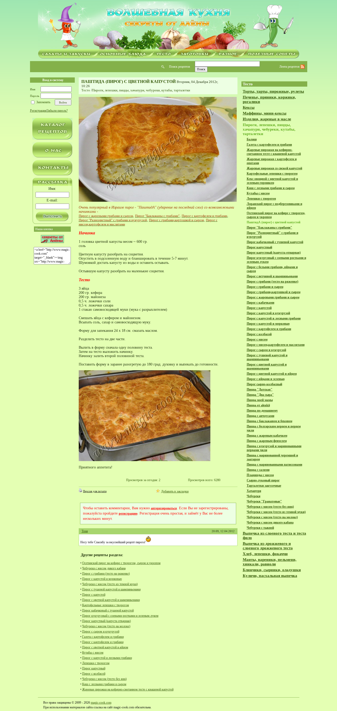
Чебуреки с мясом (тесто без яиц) (104, 679)
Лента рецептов (289, 66)
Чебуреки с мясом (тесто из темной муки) (110, 584)
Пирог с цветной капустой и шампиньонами (111, 600)
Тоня (85, 531)
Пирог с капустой (93, 594)
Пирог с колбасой (93, 673)
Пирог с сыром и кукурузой (100, 631)
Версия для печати (95, 491)
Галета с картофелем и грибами (103, 637)
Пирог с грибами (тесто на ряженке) (106, 573)
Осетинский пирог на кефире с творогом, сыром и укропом (121, 563)
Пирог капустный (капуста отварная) (106, 621)
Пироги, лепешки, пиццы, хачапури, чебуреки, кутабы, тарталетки (141, 90)
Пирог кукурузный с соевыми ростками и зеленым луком (120, 616)
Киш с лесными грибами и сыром (104, 684)
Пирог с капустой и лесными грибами (107, 658)
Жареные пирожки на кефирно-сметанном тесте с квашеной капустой (128, 689)
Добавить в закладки (175, 491)
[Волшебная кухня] (168, 25)
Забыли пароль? (57, 110)
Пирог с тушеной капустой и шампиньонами (111, 589)
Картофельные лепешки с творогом (105, 605)
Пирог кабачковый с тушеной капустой (108, 610)
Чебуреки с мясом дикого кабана (104, 568)
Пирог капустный (93, 668)
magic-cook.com (101, 702)
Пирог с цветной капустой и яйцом (105, 647)
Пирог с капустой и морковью (102, 579)
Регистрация (38, 110)
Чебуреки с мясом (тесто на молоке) (106, 626)
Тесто (85, 90)
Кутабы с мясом (92, 652)
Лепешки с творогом (96, 663)
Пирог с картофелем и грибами (102, 642)
